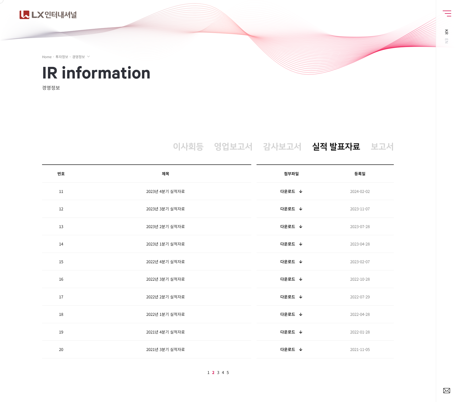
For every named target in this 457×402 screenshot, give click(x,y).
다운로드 (287, 191)
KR (446, 32)
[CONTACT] (446, 391)
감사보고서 (282, 147)
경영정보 (78, 56)
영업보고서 (233, 147)
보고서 (382, 147)
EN (446, 40)
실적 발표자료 (336, 147)
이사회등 (188, 147)
